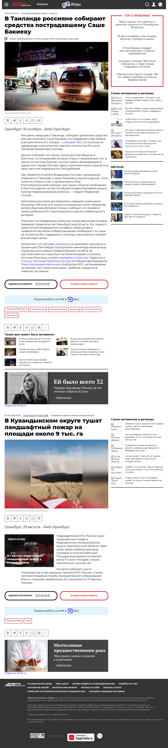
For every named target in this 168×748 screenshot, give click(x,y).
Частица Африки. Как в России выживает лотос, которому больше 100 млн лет (143, 437)
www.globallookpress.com (18, 112)
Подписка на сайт (128, 684)
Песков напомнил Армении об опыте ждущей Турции (143, 194)
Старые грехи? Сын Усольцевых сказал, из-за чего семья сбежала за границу (143, 480)
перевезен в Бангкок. (74, 257)
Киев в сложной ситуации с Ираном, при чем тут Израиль (142, 215)
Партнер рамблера (56, 736)
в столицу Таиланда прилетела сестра (63, 259)
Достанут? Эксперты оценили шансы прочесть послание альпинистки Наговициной (144, 132)
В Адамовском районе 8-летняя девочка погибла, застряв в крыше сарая (87, 341)
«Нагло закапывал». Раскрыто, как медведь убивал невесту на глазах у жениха (143, 100)
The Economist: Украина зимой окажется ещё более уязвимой (140, 183)
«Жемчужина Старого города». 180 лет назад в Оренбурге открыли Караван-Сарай (137, 77)
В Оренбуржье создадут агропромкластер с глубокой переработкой (137, 51)
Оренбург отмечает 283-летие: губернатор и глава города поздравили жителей (137, 64)
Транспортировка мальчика (40, 264)
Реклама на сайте (90, 688)
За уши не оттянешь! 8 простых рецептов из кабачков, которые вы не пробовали (144, 154)
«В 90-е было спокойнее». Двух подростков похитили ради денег (142, 120)
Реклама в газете (112, 688)
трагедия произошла (56, 244)
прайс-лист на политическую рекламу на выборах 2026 (56, 691)
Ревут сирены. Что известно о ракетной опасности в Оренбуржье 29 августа (137, 24)
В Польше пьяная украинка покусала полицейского (143, 205)
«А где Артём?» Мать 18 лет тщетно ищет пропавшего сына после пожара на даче (143, 459)
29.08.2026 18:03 (13, 415)
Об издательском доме (40, 684)
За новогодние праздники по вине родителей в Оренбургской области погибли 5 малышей (87, 352)
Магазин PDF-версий (38, 688)
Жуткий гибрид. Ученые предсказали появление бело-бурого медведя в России (144, 111)
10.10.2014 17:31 (12, 13)
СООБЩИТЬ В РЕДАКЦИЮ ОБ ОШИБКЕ (107, 691)
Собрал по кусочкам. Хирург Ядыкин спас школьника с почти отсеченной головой (144, 469)
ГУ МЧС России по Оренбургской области (26, 510)
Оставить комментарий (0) (84, 284)
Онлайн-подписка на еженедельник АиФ (93, 684)
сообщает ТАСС (72, 142)
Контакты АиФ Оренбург (64, 688)
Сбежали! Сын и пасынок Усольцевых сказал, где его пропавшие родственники (144, 426)
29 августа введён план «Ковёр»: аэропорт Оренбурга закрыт (137, 37)
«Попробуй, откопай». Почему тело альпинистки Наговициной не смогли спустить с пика (143, 143)
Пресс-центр (62, 684)
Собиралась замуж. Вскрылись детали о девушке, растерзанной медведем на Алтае (142, 448)
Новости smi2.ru (15, 405)
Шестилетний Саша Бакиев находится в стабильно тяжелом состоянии (35, 362)
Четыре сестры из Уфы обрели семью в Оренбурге (34, 350)
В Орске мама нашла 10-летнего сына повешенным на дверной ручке (35, 341)
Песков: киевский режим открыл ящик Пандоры (141, 172)
